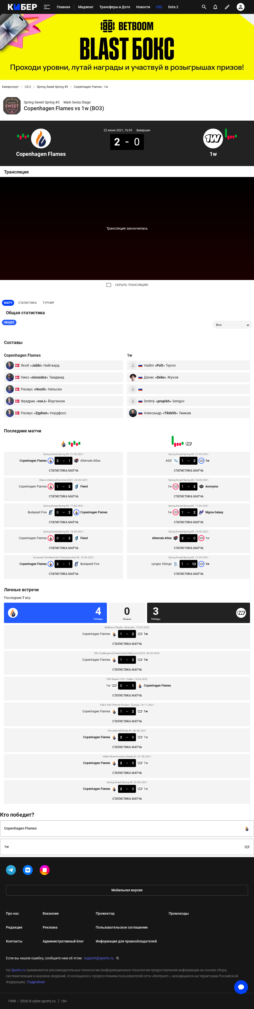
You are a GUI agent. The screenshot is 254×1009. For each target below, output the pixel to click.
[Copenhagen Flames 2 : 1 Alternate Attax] (28, 136)
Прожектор (105, 913)
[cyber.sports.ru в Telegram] (12, 871)
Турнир (48, 303)
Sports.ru (18, 970)
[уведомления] (215, 7)
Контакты (14, 941)
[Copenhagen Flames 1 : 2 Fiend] (26, 137)
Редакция (14, 927)
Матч (8, 303)
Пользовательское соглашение (122, 927)
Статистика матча (63, 470)
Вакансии (51, 913)
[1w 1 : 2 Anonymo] (233, 137)
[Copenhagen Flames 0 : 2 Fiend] (21, 137)
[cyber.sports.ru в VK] (29, 871)
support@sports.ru (99, 958)
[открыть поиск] (204, 7)
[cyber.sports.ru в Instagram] (46, 871)
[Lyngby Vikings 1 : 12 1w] (226, 133)
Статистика (27, 303)
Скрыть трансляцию (131, 285)
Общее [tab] (9, 322)
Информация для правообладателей (126, 941)
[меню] (47, 7)
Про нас (12, 913)
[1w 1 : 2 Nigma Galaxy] (231, 137)
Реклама (50, 927)
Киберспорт (10, 87)
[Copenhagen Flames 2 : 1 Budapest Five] (18, 136)
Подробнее (36, 982)
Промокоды (179, 913)
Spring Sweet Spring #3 (52, 87)
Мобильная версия (127, 890)
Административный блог (63, 941)
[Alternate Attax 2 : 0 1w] (228, 137)
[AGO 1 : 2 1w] (236, 136)
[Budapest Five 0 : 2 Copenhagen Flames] (23, 136)
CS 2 (28, 87)
